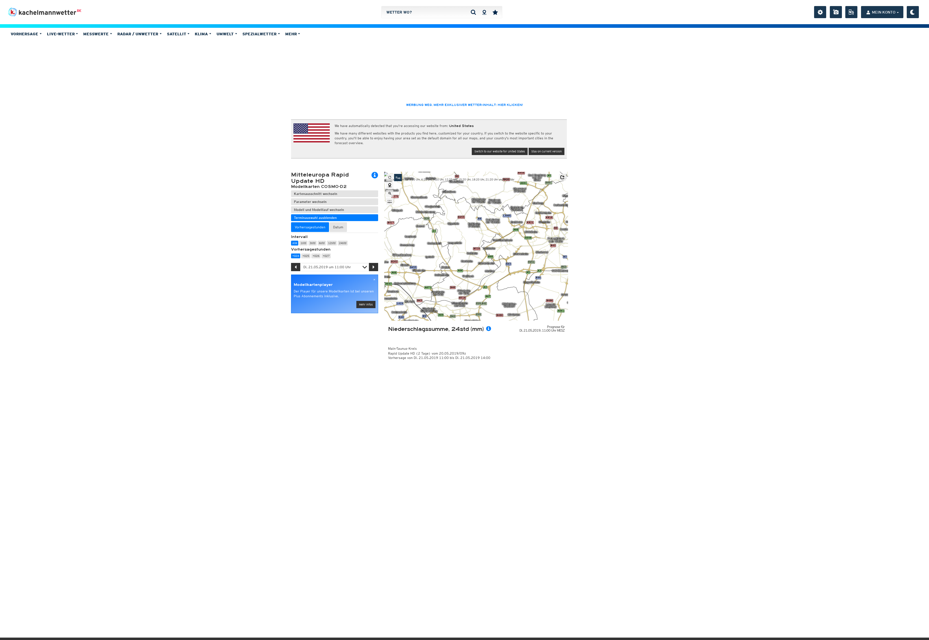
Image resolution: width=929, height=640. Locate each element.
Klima (202, 34)
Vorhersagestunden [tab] (310, 227)
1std (303, 243)
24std (342, 243)
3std (312, 243)
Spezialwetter (260, 34)
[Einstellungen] (820, 12)
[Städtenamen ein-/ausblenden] (389, 201)
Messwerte (96, 34)
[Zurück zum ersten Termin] (389, 177)
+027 (326, 256)
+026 (316, 256)
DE (79, 11)
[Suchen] (473, 12)
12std (332, 243)
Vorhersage (25, 34)
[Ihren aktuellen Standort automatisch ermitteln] (484, 12)
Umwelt (226, 34)
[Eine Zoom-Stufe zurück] (389, 193)
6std (322, 243)
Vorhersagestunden (310, 249)
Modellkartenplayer (313, 285)
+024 (295, 256)
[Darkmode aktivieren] (913, 12)
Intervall (299, 237)
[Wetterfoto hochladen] (836, 12)
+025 (305, 256)
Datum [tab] (338, 227)
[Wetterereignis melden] (851, 12)
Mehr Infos (366, 304)
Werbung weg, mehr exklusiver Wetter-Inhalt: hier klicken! (464, 105)
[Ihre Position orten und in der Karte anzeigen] (389, 185)
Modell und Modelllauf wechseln (319, 210)
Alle (294, 243)
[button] (562, 177)
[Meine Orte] (495, 12)
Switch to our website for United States (499, 151)
